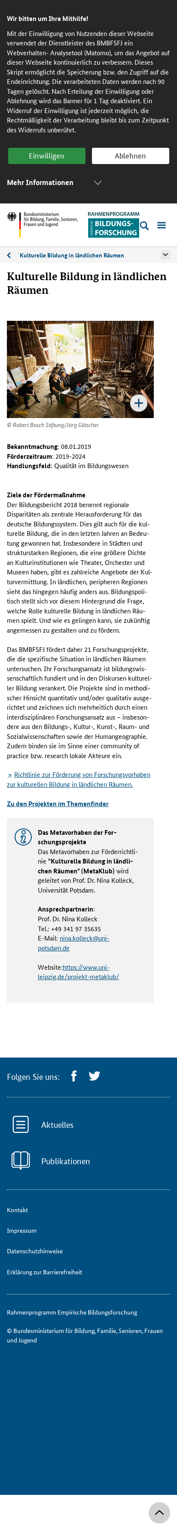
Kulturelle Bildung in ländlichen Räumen (72, 255)
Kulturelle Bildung (13, 257)
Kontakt (17, 1209)
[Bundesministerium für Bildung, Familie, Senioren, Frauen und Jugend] (42, 225)
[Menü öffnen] (161, 225)
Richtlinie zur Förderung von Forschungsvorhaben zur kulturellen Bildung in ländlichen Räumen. (78, 779)
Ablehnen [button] (130, 155)
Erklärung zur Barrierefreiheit (44, 1271)
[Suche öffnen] (144, 225)
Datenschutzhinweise (35, 1250)
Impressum (22, 1230)
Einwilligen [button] (46, 155)
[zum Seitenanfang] (159, 1513)
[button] (165, 255)
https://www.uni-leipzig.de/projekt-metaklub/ (78, 971)
